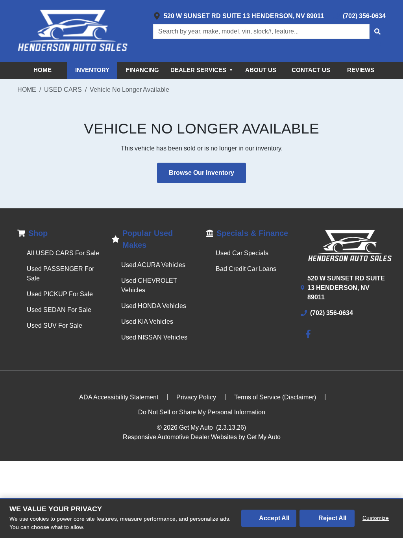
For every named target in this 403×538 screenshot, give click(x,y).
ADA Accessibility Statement (118, 397)
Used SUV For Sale (54, 325)
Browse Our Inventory (201, 172)
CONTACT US (311, 70)
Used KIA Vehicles (147, 321)
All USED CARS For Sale (63, 253)
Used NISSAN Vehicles (154, 337)
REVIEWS (360, 70)
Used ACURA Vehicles (153, 265)
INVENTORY (92, 70)
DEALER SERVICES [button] (201, 70)
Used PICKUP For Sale (60, 294)
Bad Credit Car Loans (246, 268)
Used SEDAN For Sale (59, 309)
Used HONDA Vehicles (153, 305)
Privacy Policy (196, 397)
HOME (42, 70)
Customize (375, 518)
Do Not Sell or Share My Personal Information (201, 412)
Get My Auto (196, 427)
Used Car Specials (242, 253)
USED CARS (63, 89)
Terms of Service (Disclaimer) (275, 397)
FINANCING (142, 70)
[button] (377, 31)
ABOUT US (260, 70)
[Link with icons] (380, 46)
